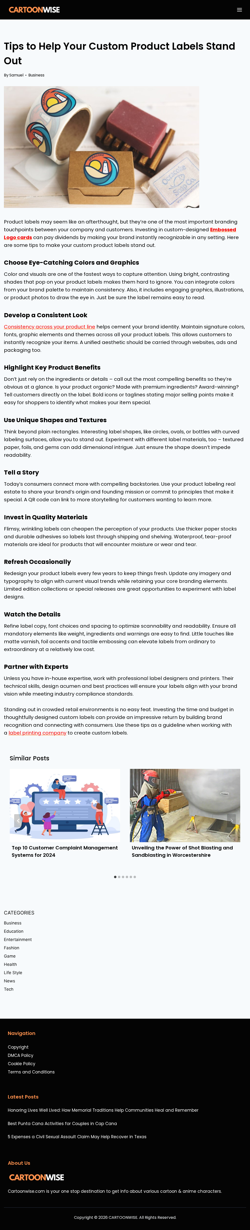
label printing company (37, 732)
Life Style (13, 972)
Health (10, 964)
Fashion (11, 947)
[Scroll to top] (244, 1213)
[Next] (231, 820)
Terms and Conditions (31, 1072)
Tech (8, 989)
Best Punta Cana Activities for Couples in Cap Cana (62, 1124)
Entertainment (18, 939)
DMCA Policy (20, 1055)
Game (10, 956)
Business (36, 75)
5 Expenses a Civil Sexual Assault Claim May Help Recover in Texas (77, 1137)
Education (13, 931)
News (9, 980)
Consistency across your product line (49, 326)
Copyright (18, 1047)
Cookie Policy (21, 1064)
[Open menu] (240, 9)
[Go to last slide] (18, 820)
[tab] (115, 877)
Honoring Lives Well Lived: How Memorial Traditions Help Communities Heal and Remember (103, 1110)
